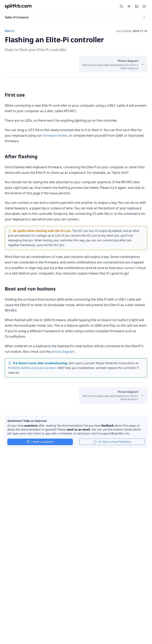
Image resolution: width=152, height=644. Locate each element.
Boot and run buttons (30, 288)
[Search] (121, 6)
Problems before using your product (32, 368)
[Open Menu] (144, 6)
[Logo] (18, 6)
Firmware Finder (55, 135)
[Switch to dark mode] (129, 6)
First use (15, 94)
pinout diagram (62, 351)
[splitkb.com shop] (136, 6)
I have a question (42, 442)
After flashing (21, 156)
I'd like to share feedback (114, 442)
